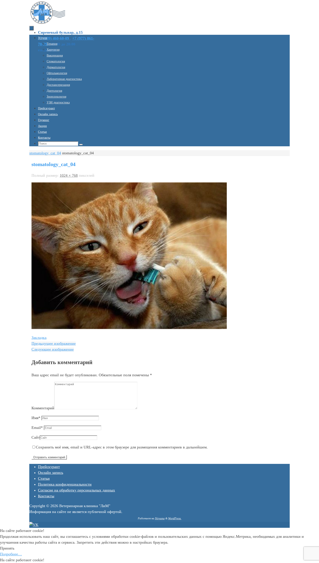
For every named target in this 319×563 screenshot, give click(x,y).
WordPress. (174, 518)
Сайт (35, 437)
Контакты (46, 496)
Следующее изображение (52, 349)
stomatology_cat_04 (45, 153)
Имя (35, 418)
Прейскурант (49, 467)
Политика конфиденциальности (65, 484)
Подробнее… (11, 554)
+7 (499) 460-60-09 (54, 38)
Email (37, 427)
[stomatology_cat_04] (129, 328)
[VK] (33, 525)
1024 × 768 (69, 175)
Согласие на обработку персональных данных (76, 490)
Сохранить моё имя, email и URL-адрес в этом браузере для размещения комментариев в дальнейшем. (122, 447)
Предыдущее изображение (53, 343)
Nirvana (160, 518)
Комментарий (42, 408)
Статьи (44, 478)
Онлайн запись (50, 472)
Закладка (38, 337)
